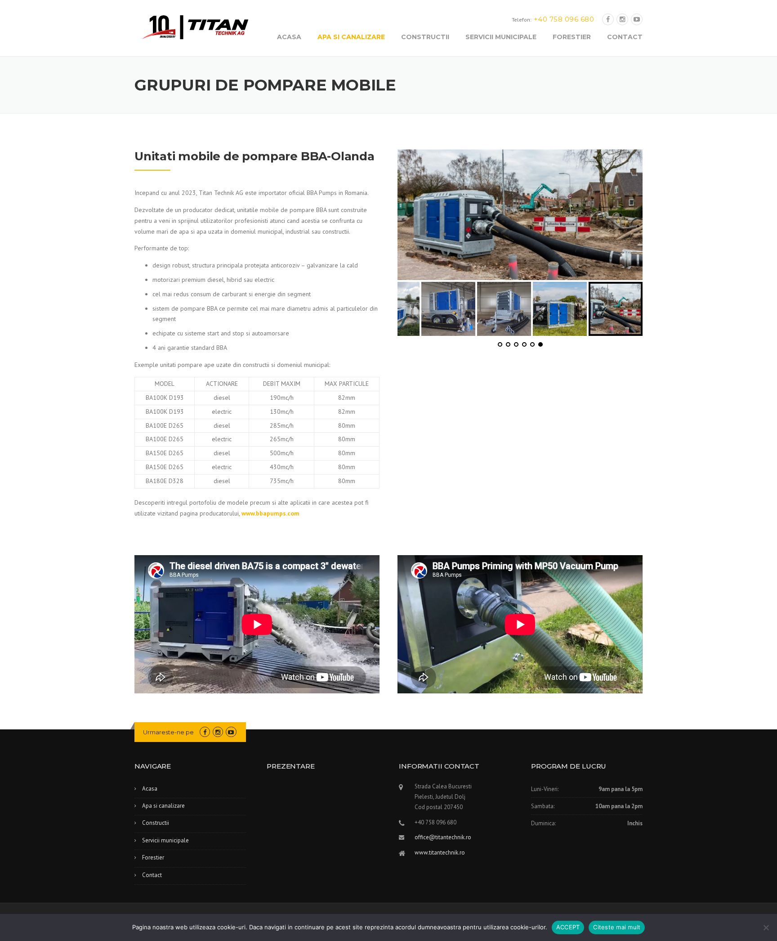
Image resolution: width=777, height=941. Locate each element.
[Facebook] (608, 19)
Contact (625, 37)
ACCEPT (568, 927)
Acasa (289, 37)
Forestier (572, 37)
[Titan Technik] (195, 27)
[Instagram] (622, 19)
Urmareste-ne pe (168, 732)
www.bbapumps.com (270, 513)
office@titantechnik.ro (443, 837)
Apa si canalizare (351, 37)
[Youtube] (637, 19)
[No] (765, 927)
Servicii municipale (500, 37)
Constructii (425, 37)
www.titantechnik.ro (440, 852)
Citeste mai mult (616, 927)
